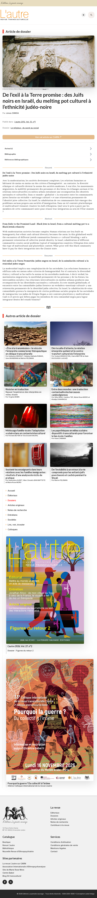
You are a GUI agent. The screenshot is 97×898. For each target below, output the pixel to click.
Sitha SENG (58, 397)
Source (44, 89)
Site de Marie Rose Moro (13, 870)
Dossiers (54, 816)
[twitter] (10, 882)
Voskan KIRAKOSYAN (62, 356)
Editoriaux (55, 813)
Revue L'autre (9, 845)
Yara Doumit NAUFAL (30, 436)
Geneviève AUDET (15, 480)
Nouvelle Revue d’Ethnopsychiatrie (18, 851)
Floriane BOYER (14, 436)
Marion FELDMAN (27, 358)
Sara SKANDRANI (12, 358)
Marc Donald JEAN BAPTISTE (34, 480)
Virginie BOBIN (13, 397)
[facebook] (5, 882)
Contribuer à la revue (60, 825)
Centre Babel (8, 873)
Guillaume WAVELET (15, 356)
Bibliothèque (8, 848)
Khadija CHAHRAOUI (59, 399)
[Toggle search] (91, 15)
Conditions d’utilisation (61, 842)
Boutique (6, 842)
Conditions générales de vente (64, 845)
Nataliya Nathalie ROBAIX (33, 356)
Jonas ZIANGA (12, 113)
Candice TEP (68, 397)
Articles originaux (58, 819)
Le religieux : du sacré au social (25, 128)
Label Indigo (89, 894)
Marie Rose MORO (81, 397)
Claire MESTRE (76, 356)
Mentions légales (58, 848)
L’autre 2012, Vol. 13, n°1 (25, 122)
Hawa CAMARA (60, 438)
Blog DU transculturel (12, 876)
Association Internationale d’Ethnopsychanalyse (24, 867)
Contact (54, 851)
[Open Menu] (83, 15)
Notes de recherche (59, 822)
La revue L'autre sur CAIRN (14, 863)
